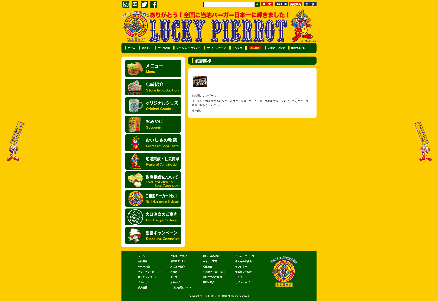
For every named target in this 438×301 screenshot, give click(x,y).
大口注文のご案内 (212, 277)
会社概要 (142, 261)
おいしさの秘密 (211, 256)
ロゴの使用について (181, 287)
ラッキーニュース (244, 256)
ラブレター (241, 266)
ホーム (131, 47)
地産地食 (207, 266)
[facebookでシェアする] (153, 4)
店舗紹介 (175, 271)
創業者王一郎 (298, 47)
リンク (238, 277)
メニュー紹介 (177, 266)
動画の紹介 (209, 282)
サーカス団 (164, 47)
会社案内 (146, 47)
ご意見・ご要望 (276, 47)
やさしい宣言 (210, 261)
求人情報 (142, 287)
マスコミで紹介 (243, 271)
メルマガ (237, 47)
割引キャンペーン (216, 47)
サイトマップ (242, 282)
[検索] (257, 4)
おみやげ (175, 282)
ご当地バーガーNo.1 (214, 271)
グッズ (173, 277)
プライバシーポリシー (188, 47)
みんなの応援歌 (243, 261)
